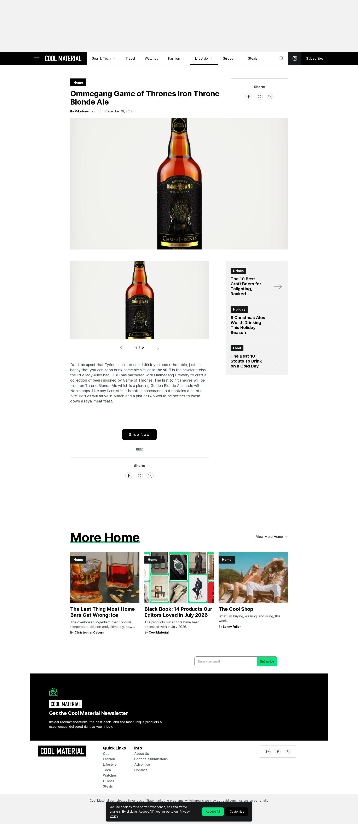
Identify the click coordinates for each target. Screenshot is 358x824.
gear (107, 754)
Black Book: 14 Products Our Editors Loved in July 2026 (178, 612)
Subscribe (314, 58)
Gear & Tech (101, 58)
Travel (130, 58)
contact (140, 770)
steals (252, 58)
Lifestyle (201, 58)
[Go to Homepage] (63, 59)
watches (110, 775)
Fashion (174, 58)
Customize (237, 811)
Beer (139, 449)
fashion (109, 759)
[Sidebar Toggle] (36, 58)
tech (107, 770)
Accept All (213, 811)
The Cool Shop (236, 609)
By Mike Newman (82, 111)
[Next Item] (158, 348)
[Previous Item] (121, 348)
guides (108, 781)
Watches (151, 58)
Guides (228, 58)
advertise (142, 764)
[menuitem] (104, 58)
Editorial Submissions (151, 759)
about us (141, 754)
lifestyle (110, 764)
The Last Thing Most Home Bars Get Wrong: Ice (102, 612)
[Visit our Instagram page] (294, 58)
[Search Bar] (281, 58)
